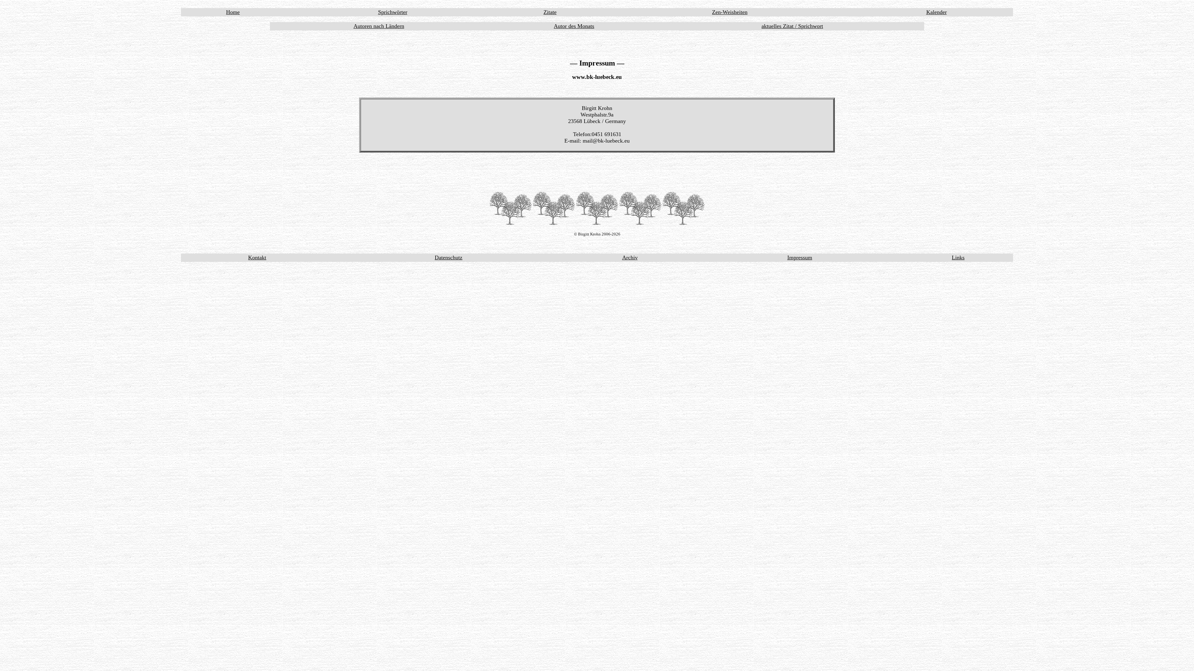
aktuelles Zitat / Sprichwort (792, 26)
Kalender (936, 12)
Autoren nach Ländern (379, 26)
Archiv (630, 257)
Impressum (799, 257)
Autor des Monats (574, 26)
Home (233, 12)
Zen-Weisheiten (729, 12)
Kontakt (257, 257)
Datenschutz (448, 257)
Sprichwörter (392, 12)
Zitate (550, 12)
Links (958, 257)
